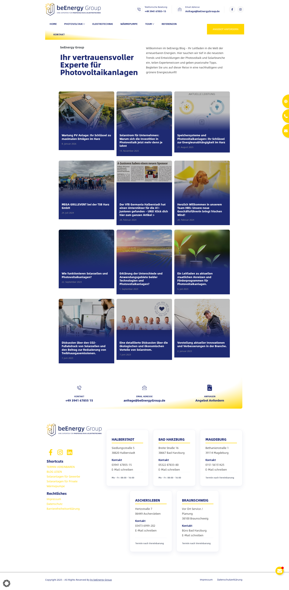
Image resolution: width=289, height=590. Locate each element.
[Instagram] (240, 9)
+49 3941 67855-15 (155, 11)
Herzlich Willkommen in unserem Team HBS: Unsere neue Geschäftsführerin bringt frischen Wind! (199, 210)
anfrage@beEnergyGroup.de (144, 400)
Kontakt (59, 34)
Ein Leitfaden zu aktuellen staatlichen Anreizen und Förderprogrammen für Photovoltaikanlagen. (195, 279)
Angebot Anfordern (209, 400)
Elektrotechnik (102, 24)
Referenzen (169, 24)
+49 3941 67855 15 (79, 400)
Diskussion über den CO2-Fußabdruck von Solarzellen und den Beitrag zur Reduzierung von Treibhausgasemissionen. (84, 348)
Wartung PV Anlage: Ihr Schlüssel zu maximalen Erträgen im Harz (86, 137)
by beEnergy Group (101, 580)
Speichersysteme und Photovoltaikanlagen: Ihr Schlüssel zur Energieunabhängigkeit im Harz (201, 139)
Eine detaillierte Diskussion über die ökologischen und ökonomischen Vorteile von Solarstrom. (144, 346)
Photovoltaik (73, 24)
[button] (6, 583)
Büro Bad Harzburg (194, 530)
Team (148, 24)
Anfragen (209, 396)
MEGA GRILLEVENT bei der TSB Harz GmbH (85, 206)
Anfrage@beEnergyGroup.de (202, 11)
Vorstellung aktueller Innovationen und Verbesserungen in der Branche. (202, 344)
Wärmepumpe (129, 24)
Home (53, 24)
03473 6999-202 (145, 526)
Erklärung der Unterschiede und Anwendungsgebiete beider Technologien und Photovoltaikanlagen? (141, 279)
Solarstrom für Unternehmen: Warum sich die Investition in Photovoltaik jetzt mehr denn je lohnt (141, 141)
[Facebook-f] (232, 9)
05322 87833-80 (168, 465)
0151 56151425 (214, 465)
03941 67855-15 (122, 465)
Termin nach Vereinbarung (219, 477)
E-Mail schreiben (122, 469)
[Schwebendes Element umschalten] (279, 571)
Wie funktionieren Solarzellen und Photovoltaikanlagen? (85, 275)
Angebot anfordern (225, 29)
